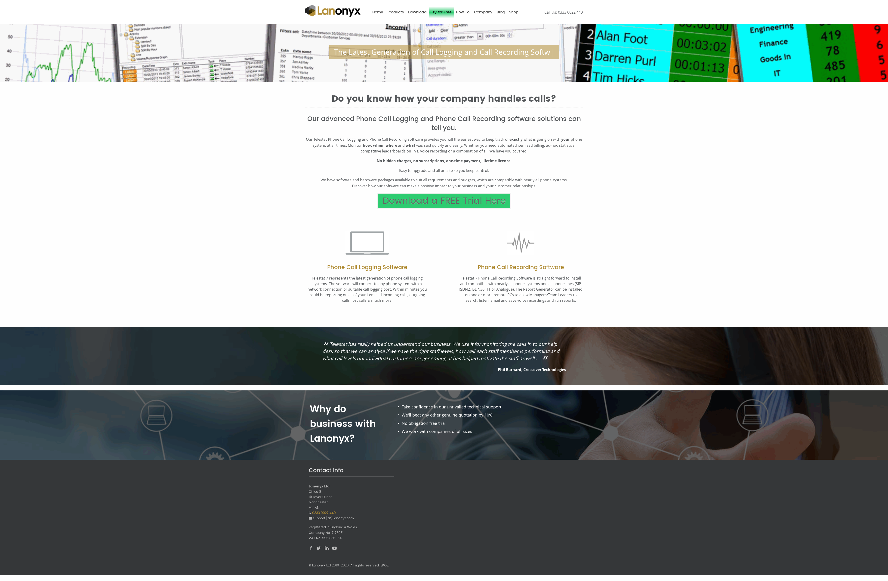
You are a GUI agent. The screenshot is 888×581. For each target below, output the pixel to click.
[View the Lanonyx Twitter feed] (319, 548)
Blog (501, 12)
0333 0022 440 (570, 12)
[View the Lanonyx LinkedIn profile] (326, 548)
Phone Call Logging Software (367, 267)
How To (462, 12)
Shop (513, 12)
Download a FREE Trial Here (444, 201)
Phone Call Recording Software (521, 267)
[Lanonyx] (333, 10)
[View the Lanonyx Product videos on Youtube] (334, 548)
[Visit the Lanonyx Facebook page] (311, 548)
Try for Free (441, 12)
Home (377, 12)
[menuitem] (377, 14)
